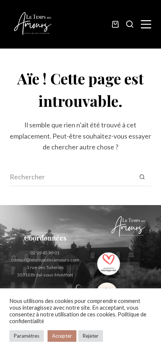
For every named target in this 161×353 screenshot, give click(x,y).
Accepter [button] (62, 336)
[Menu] (146, 24)
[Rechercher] (129, 24)
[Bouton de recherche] (142, 177)
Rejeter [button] (90, 336)
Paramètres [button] (26, 336)
